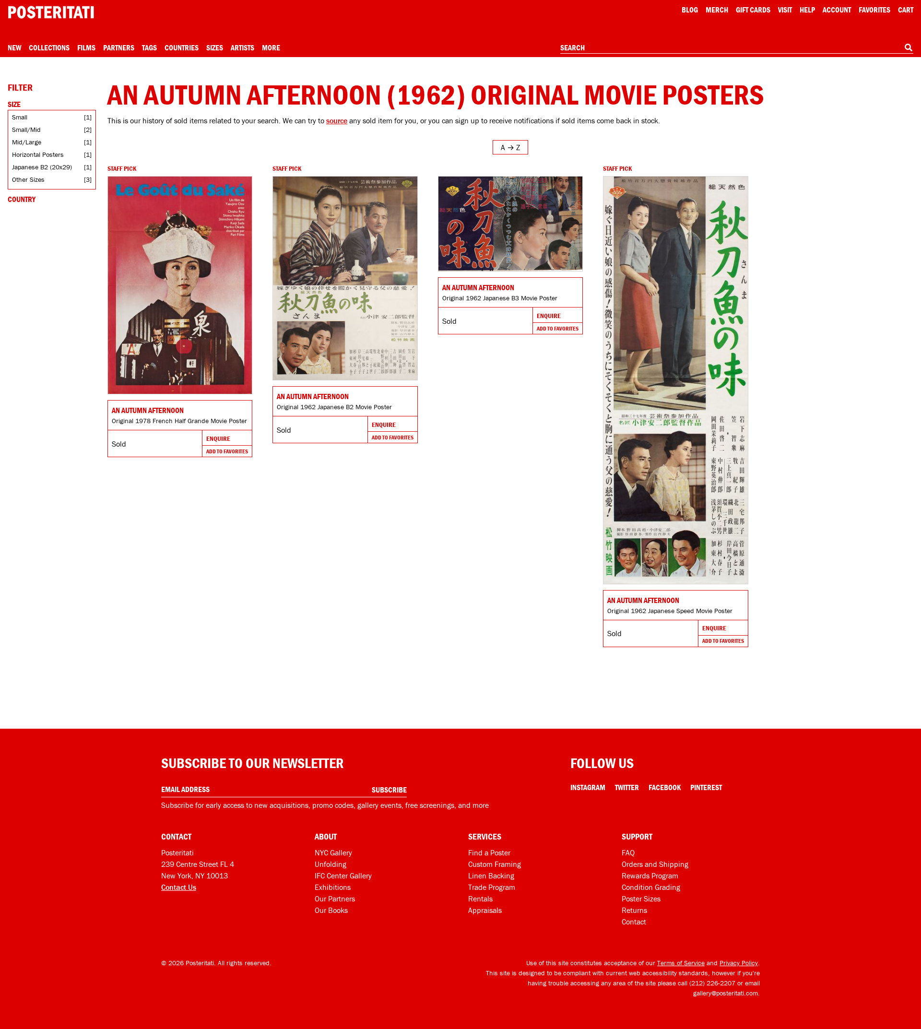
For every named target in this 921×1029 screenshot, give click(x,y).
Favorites (874, 9)
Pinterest (706, 787)
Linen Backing (491, 875)
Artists (242, 47)
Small (19, 117)
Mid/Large (26, 142)
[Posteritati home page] (51, 12)
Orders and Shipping (655, 864)
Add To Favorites (227, 451)
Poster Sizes (641, 898)
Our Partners (335, 898)
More (271, 47)
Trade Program (491, 887)
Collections (49, 47)
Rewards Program (650, 875)
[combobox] (736, 48)
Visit (785, 9)
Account (837, 9)
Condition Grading (651, 887)
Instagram (587, 787)
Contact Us (178, 887)
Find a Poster (489, 852)
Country (21, 199)
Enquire (218, 438)
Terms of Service (681, 962)
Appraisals (485, 910)
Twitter (627, 787)
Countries (182, 47)
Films (86, 47)
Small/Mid (26, 129)
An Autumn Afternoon (148, 410)
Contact (634, 921)
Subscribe (389, 789)
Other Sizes (28, 179)
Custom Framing (494, 864)
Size (14, 104)
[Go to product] (179, 285)
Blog (690, 9)
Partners (118, 47)
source (336, 120)
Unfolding (330, 864)
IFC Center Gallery (343, 875)
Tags (149, 47)
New (14, 47)
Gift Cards (753, 9)
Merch (717, 9)
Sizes (214, 47)
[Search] (908, 47)
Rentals (480, 898)
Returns (634, 910)
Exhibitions (333, 887)
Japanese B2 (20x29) (42, 167)
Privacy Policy (739, 962)
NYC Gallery (333, 852)
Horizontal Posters (38, 154)
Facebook (665, 787)
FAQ (628, 852)
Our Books (331, 910)
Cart (905, 9)
